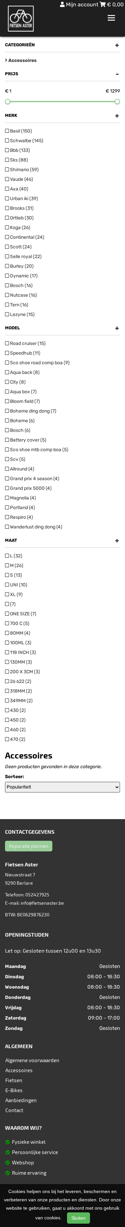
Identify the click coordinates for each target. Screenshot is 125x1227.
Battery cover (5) (27, 440)
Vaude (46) (21, 179)
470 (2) (17, 739)
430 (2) (17, 710)
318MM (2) (20, 691)
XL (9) (16, 594)
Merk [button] (62, 116)
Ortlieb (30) (21, 218)
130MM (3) (20, 662)
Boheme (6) (22, 421)
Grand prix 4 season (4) (34, 478)
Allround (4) (21, 469)
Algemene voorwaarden (32, 1060)
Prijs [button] (62, 74)
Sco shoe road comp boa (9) (39, 363)
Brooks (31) (21, 208)
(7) (12, 604)
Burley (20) (21, 266)
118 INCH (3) (22, 652)
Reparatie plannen (28, 846)
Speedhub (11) (24, 353)
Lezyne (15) (22, 314)
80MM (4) (19, 633)
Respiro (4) (21, 517)
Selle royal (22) (25, 256)
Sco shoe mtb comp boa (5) (38, 450)
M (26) (16, 565)
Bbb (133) (19, 150)
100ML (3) (20, 643)
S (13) (15, 575)
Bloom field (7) (24, 401)
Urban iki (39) (23, 198)
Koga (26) (19, 227)
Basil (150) (20, 131)
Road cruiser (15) (27, 343)
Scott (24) (20, 247)
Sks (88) (18, 160)
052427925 (37, 894)
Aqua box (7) (23, 392)
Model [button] (62, 328)
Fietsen (13, 1080)
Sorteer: (14, 776)
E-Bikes (14, 1090)
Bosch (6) (19, 430)
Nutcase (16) (23, 295)
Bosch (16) (21, 285)
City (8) (17, 382)
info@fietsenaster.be (42, 903)
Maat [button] (62, 540)
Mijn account (82, 4)
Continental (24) (26, 237)
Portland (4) (22, 507)
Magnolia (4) (22, 498)
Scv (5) (17, 459)
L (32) (15, 556)
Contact (14, 1110)
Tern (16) (18, 305)
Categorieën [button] (62, 45)
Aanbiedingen (21, 1100)
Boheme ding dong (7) (32, 411)
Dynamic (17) (23, 276)
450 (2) (17, 720)
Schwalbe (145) (26, 141)
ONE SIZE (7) (22, 614)
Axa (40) (18, 189)
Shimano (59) (24, 169)
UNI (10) (18, 585)
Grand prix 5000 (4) (30, 488)
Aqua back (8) (24, 372)
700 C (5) (19, 623)
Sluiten (78, 1218)
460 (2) (17, 730)
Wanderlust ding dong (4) (35, 527)
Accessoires (19, 1070)
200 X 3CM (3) (24, 672)
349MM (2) (21, 701)
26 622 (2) (20, 681)
